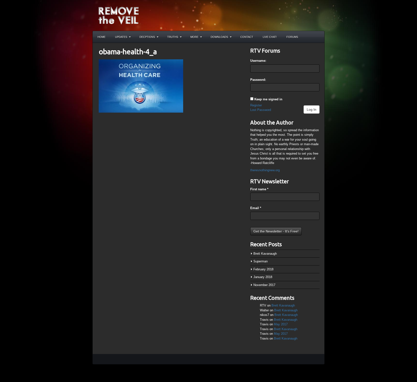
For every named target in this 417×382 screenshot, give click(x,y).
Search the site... (318, 37)
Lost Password (260, 110)
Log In (311, 109)
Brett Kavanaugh (265, 253)
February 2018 (263, 269)
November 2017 (264, 285)
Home (101, 36)
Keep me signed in (268, 99)
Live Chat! (270, 36)
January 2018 (262, 277)
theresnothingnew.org (265, 170)
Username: (258, 60)
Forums (292, 36)
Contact (246, 36)
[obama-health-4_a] (141, 86)
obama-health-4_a (128, 52)
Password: (258, 80)
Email (255, 208)
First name (259, 189)
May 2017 (281, 324)
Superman (260, 261)
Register (256, 105)
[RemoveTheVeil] (118, 15)
